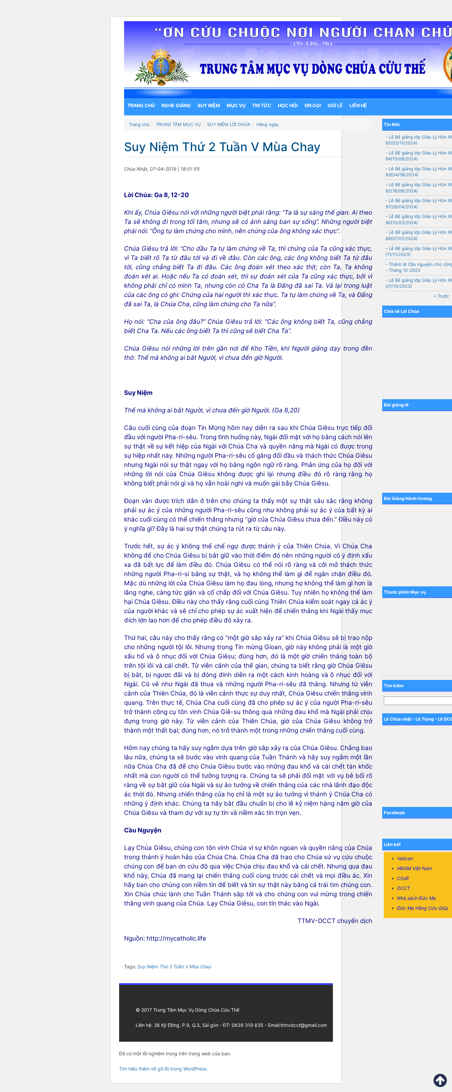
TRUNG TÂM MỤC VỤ (178, 124)
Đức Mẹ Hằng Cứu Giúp (422, 908)
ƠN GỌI (312, 105)
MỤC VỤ (236, 105)
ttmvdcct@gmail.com (304, 1025)
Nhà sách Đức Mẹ (416, 898)
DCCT (403, 888)
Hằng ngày (267, 124)
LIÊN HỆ (358, 105)
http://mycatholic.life (176, 938)
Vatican (405, 858)
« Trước (441, 296)
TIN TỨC (261, 105)
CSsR (403, 878)
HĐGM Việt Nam (414, 868)
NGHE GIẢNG (176, 105)
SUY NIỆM (209, 105)
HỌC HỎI (288, 105)
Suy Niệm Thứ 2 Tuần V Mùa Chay (174, 966)
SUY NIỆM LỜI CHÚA (228, 124)
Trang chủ (141, 105)
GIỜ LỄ (335, 105)
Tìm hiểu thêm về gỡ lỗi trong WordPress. (163, 1068)
